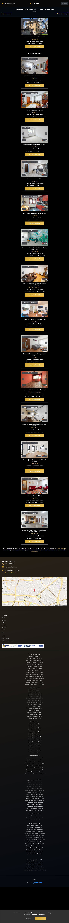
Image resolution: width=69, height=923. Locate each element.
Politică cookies (5, 638)
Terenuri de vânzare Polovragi (34, 736)
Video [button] (39, 455)
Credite (3, 625)
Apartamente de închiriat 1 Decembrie (34, 802)
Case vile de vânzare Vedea (35, 718)
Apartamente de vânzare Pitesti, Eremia (34, 682)
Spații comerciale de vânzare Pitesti (34, 759)
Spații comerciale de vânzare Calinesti (34, 767)
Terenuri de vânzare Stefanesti (34, 728)
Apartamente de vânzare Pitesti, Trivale (34, 672)
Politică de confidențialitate (8, 641)
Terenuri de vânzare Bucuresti (34, 744)
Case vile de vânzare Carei (34, 692)
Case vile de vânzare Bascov (34, 706)
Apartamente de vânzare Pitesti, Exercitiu (34, 676)
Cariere (4, 620)
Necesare (28, 914)
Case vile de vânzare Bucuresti (34, 696)
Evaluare (4, 618)
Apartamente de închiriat (34, 780)
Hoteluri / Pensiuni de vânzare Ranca (34, 864)
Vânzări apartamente (34, 654)
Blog (3, 632)
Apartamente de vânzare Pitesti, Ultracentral (34, 684)
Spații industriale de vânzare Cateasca (34, 772)
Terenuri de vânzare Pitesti (34, 724)
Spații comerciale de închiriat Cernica (34, 849)
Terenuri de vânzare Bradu (34, 726)
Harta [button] (45, 32)
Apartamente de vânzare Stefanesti (34, 680)
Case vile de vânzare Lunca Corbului (35, 702)
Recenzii (4, 630)
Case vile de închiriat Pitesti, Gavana (34, 820)
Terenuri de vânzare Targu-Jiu (34, 734)
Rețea (3, 622)
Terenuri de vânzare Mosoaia (34, 730)
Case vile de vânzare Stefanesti (34, 694)
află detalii (29, 913)
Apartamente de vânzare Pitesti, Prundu (34, 674)
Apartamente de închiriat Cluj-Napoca (34, 806)
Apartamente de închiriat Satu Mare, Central (34, 800)
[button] (66, 14)
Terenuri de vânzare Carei (34, 748)
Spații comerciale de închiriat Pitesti (34, 825)
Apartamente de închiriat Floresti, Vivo (34, 808)
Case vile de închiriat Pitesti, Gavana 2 (34, 818)
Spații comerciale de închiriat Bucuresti (34, 829)
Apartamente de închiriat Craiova (34, 788)
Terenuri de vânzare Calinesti (34, 742)
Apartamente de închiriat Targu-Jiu (34, 792)
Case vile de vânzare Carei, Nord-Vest (34, 698)
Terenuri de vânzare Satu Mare (34, 740)
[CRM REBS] (37, 883)
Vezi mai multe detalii (34, 47)
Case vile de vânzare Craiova (34, 704)
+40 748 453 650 (10, 564)
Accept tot (40, 919)
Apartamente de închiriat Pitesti (34, 782)
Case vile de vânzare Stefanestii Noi (34, 716)
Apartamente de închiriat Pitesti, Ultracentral (34, 790)
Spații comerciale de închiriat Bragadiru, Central (34, 839)
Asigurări (4, 627)
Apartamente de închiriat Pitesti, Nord (34, 794)
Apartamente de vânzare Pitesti (34, 656)
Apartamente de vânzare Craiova (34, 664)
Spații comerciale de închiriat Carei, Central (34, 835)
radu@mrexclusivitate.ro (11, 567)
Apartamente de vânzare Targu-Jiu (34, 668)
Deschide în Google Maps (11, 573)
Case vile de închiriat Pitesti (34, 816)
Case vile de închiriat (34, 814)
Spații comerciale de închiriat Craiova (34, 831)
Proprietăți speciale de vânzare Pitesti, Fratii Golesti (34, 870)
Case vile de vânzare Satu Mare (34, 700)
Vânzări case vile (34, 688)
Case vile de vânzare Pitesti (34, 690)
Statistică (35, 914)
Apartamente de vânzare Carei (34, 670)
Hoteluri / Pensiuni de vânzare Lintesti (34, 862)
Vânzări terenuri (34, 722)
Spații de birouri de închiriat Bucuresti (34, 847)
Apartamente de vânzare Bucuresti (34, 658)
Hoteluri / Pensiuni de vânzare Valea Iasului (34, 868)
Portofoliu (4, 615)
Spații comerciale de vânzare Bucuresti (34, 757)
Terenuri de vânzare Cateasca (34, 738)
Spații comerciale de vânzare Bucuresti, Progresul (34, 774)
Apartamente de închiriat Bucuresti (34, 784)
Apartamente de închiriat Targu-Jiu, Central (34, 798)
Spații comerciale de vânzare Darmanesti (34, 765)
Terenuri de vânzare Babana (34, 752)
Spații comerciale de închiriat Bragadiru (34, 837)
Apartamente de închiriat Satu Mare (34, 786)
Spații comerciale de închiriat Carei (34, 827)
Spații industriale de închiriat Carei (34, 853)
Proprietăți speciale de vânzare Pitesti (35, 866)
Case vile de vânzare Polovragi (34, 714)
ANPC (3, 636)
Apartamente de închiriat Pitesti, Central (34, 796)
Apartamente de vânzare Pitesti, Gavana (34, 662)
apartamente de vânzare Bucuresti (49, 550)
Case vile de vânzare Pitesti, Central (34, 712)
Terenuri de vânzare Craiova (34, 750)
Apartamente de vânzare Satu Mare (34, 666)
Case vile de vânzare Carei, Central (34, 708)
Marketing (42, 914)
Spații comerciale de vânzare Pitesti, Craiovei (34, 761)
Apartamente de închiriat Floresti (34, 804)
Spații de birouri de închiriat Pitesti (34, 841)
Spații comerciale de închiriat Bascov (34, 851)
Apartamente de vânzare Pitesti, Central (34, 660)
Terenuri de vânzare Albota (34, 732)
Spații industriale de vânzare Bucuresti (34, 770)
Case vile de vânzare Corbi (34, 710)
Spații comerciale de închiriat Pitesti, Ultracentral (34, 833)
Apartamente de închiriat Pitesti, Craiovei (34, 810)
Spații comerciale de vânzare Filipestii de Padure (34, 763)
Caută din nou (7, 14)
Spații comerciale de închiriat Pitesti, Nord (34, 843)
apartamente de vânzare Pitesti (18, 550)
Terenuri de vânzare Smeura (34, 746)
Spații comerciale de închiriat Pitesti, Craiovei (34, 845)
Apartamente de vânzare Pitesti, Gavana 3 (34, 678)
